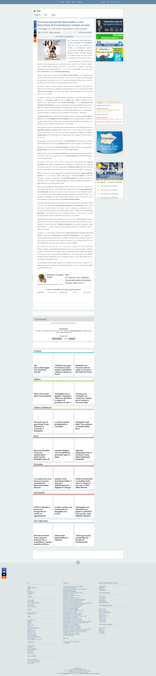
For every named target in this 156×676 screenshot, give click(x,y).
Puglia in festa (102, 618)
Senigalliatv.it (101, 587)
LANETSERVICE (66, 673)
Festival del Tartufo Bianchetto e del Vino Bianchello (78, 280)
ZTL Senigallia (66, 643)
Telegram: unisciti (31, 631)
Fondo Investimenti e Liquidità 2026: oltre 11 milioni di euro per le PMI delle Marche (84, 483)
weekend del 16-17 (53, 64)
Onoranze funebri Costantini (69, 590)
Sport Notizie (102, 630)
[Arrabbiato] (40, 297)
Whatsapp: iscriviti (31, 630)
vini (83, 283)
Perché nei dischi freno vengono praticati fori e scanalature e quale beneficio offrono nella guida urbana (42, 540)
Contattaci (29, 626)
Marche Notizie (102, 596)
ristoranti (75, 283)
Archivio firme (30, 629)
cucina (78, 277)
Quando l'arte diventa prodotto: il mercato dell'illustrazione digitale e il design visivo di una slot (63, 484)
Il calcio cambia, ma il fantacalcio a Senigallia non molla (63, 510)
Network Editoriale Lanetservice (34, 639)
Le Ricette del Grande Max (33, 602)
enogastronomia (85, 277)
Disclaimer (81, 673)
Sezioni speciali (30, 653)
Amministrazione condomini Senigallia (71, 607)
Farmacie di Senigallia (32, 635)
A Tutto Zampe (30, 604)
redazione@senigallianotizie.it (33, 627)
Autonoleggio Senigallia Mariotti (70, 591)
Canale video (30, 650)
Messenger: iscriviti (31, 633)
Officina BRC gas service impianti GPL (71, 624)
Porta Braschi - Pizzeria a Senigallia (71, 625)
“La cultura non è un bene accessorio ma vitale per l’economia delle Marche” (42, 483)
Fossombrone (68, 283)
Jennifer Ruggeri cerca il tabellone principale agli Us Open (62, 453)
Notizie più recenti (31, 620)
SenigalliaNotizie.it (103, 586)
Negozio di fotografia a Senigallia (70, 617)
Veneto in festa (102, 621)
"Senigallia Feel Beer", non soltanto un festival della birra (83, 425)
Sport (28, 590)
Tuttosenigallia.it (102, 590)
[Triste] (52, 297)
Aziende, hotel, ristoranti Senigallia (70, 608)
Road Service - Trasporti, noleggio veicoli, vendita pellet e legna (77, 629)
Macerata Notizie (102, 601)
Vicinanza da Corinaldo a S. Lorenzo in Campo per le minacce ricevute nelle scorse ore (83, 399)
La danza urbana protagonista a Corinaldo (62, 424)
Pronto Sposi (102, 631)
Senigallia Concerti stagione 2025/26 (71, 633)
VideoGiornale (30, 601)
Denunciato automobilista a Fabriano (61, 537)
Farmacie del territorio (32, 659)
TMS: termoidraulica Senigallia (69, 587)
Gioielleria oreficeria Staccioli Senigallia (71, 634)
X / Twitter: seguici (31, 634)
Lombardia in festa (103, 615)
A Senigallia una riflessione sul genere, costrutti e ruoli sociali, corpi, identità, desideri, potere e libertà (83, 512)
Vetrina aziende (30, 625)
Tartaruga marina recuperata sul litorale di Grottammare (83, 538)
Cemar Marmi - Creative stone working (71, 595)
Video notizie (30, 652)
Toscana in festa (102, 619)
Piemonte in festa (102, 616)
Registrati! (71, 338)
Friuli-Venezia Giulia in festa (105, 612)
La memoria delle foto (32, 606)
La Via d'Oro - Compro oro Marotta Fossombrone (74, 604)
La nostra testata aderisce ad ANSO (71, 641)
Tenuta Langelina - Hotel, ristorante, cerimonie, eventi (74, 616)
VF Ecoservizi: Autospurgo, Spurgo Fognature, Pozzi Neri (75, 630)
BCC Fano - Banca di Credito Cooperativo (72, 601)
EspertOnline (30, 605)
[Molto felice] (86, 297)
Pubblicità (86, 673)
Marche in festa (102, 608)
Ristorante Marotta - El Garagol (70, 612)
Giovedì (53, 15)
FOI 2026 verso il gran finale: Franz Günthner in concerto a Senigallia (41, 426)
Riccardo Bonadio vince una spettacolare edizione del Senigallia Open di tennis (42, 455)
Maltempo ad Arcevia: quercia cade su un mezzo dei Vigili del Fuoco (83, 368)
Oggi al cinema (30, 663)
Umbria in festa (102, 620)
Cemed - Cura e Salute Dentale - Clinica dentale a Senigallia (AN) (77, 603)
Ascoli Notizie (102, 598)
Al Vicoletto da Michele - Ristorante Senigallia (73, 613)
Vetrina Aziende (30, 600)
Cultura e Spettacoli (85, 32)
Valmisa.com (101, 589)
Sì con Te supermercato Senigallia (70, 609)
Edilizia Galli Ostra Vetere (68, 594)
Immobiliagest (102, 633)
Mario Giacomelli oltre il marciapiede (42, 395)
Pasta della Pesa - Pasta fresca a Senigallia (72, 620)
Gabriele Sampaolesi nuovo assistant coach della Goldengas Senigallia (83, 454)
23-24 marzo (67, 64)
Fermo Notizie (102, 600)
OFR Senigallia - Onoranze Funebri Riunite (72, 618)
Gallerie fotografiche (31, 648)
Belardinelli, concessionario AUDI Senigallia (72, 605)
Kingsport (101, 629)
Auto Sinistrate (102, 627)
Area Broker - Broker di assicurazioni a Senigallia (74, 599)
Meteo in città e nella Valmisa (33, 660)
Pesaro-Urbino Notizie (104, 602)
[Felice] (75, 297)
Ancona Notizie (102, 597)
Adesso (45, 15)
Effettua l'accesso (57, 338)
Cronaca (29, 586)
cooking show (72, 277)
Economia (29, 594)
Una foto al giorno (31, 645)
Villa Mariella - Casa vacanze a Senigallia (72, 626)
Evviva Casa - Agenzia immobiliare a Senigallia (73, 600)
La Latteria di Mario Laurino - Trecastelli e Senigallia (74, 631)
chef (66, 277)
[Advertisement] (109, 74)
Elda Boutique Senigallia (68, 635)
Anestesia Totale (31, 614)
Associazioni (30, 591)
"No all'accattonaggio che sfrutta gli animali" (41, 368)
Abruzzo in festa (102, 610)
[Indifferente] (63, 297)
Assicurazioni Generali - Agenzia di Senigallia (73, 592)
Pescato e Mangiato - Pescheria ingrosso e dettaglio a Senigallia (77, 621)
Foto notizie (29, 646)
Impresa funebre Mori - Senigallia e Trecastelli (73, 610)
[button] (103, 2)
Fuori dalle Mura (30, 592)
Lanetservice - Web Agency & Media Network (73, 586)
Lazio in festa (102, 614)
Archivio (29, 621)
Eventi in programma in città (33, 662)
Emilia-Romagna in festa (104, 611)
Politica (29, 589)
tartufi (80, 283)
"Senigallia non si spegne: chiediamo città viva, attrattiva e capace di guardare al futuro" (63, 398)
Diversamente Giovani (32, 612)
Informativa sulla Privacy (94, 673)
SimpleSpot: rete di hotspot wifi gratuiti (71, 598)
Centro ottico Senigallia (68, 596)
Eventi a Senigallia (31, 638)
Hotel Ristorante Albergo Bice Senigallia (71, 627)
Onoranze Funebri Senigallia (33, 636)
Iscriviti (29, 624)
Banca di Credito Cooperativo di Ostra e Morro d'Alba (74, 589)
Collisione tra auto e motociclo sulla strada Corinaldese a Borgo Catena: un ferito (63, 369)
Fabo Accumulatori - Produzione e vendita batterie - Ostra (75, 622)
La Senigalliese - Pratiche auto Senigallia (72, 614)
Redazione (29, 622)
